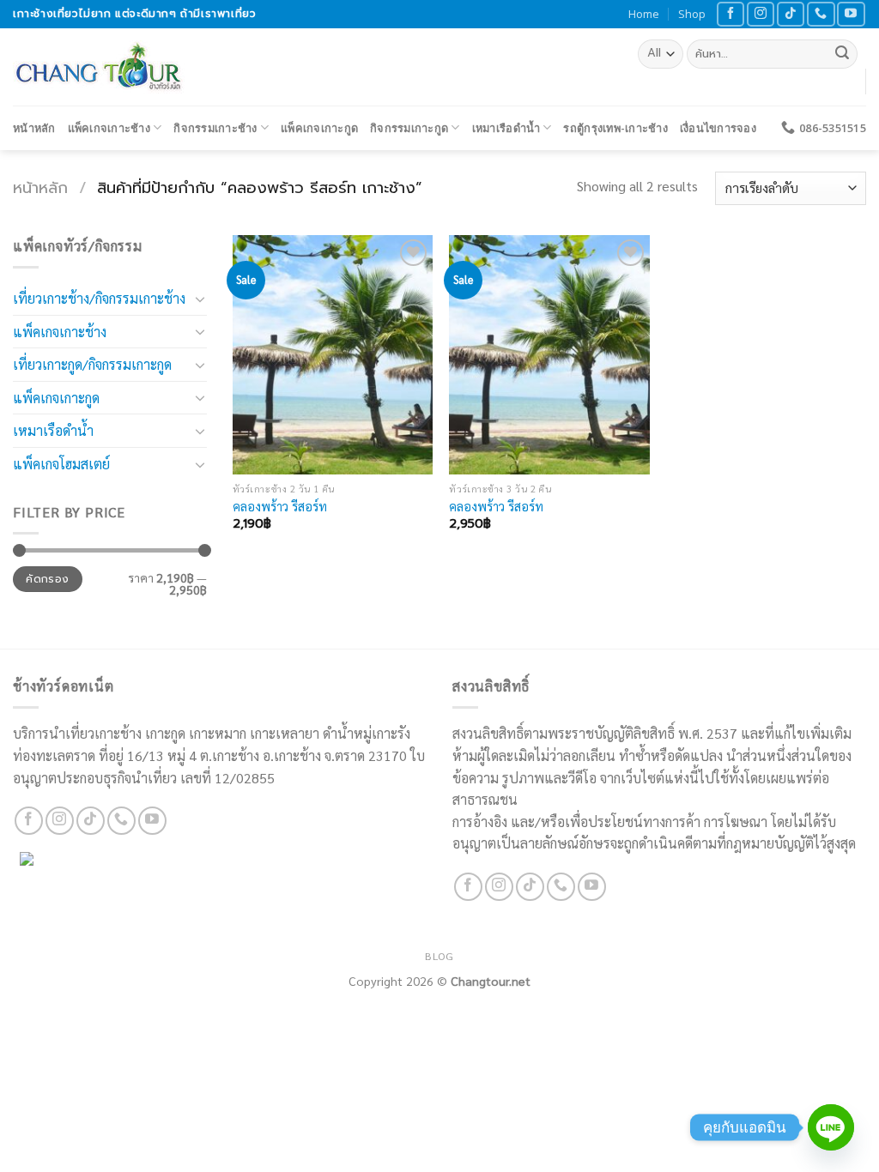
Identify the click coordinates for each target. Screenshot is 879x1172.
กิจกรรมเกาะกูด (409, 128)
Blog (439, 956)
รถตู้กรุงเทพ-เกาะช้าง (615, 128)
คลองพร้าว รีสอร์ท (280, 506)
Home (643, 13)
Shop (692, 13)
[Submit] (842, 54)
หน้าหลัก (34, 128)
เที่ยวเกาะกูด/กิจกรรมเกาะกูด (92, 364)
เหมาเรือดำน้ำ (506, 128)
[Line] (831, 1127)
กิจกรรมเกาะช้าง (215, 128)
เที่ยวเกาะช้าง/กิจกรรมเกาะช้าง (99, 298)
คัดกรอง (47, 579)
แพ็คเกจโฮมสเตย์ (61, 464)
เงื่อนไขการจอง (718, 128)
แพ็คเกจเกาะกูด (319, 128)
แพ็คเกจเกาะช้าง (109, 128)
